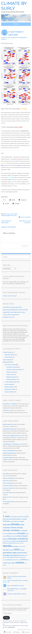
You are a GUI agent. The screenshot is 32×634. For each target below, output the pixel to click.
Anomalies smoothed (12, 367)
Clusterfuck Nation (8, 485)
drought (21, 533)
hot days (7, 541)
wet (25, 563)
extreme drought (22, 536)
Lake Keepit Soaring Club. (10, 429)
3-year (8, 214)
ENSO (15, 536)
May (16, 546)
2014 (11, 519)
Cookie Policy (11, 627)
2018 (4, 214)
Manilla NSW (22, 37)
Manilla (7, 545)
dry (8, 536)
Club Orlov (6, 480)
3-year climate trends (12, 37)
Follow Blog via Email (12, 605)
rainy (11, 555)
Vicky (8, 580)
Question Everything (8, 478)
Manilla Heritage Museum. (10, 453)
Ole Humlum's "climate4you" (10, 403)
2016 (18, 519)
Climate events (10, 372)
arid (18, 521)
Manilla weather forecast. (10, 424)
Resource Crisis (7, 497)
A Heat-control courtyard (10, 296)
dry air (11, 536)
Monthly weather (9, 387)
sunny (15, 215)
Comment (24, 246)
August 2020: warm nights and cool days (14, 312)
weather (19, 562)
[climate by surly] (16, 21)
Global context (10, 374)
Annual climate (9, 384)
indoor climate (16, 541)
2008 (18, 516)
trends (27, 559)
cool (9, 533)
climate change (16, 527)
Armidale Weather (8, 457)
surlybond (4, 39)
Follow (6, 617)
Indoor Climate (7, 359)
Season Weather (9, 392)
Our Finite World (7, 492)
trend (23, 559)
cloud (21, 530)
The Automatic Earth (8, 501)
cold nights (5, 533)
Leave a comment (25, 217)
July (26, 541)
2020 (8, 521)
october (22, 550)
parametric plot (9, 552)
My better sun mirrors (8, 317)
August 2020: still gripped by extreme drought (15, 309)
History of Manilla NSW (9, 450)
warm (5, 563)
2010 (24, 516)
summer (5, 559)
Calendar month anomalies (13, 369)
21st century (13, 516)
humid (10, 541)
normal (5, 550)
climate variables (5, 215)
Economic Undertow (8, 488)
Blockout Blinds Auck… (13, 588)
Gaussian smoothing (18, 538)
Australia (6, 524)
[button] (16, 76)
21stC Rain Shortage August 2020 (12, 307)
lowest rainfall (19, 543)
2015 (14, 519)
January (23, 541)
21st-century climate (10, 364)
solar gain (20, 557)
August (22, 521)
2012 (4, 519)
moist (19, 546)
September (22, 555)
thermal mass (17, 559)
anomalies (12, 521)
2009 (21, 516)
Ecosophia (6, 473)
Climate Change (7, 352)
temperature (10, 559)
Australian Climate (10, 354)
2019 (4, 521)
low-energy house (11, 543)
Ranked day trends (11, 377)
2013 (7, 519)
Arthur (9, 576)
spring (24, 557)
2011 (27, 516)
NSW (17, 549)
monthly (23, 546)
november (11, 550)
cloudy (24, 530)
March (13, 546)
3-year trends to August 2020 (11, 314)
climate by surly (14, 6)
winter (4, 565)
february (5, 539)
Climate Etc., (6, 410)
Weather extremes (11, 379)
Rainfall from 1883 (10, 389)
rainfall (19, 553)
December (14, 533)
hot (12, 215)
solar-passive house (12, 557)
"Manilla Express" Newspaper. (11, 444)
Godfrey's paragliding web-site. (11, 435)
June (4, 543)
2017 (21, 519)
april (11, 214)
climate (15, 214)
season (16, 555)
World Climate (8, 357)
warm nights (11, 563)
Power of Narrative (8, 483)
